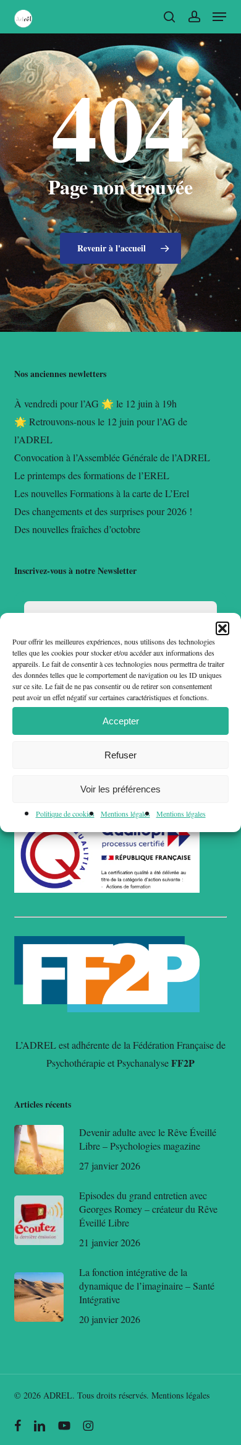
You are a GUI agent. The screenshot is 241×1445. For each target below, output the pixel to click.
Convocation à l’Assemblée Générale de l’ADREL (112, 457)
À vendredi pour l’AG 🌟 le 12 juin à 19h (95, 403)
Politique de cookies (65, 813)
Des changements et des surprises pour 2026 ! (103, 511)
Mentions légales (125, 813)
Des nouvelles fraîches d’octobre (77, 529)
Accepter (121, 721)
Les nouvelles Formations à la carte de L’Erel (101, 493)
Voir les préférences (120, 789)
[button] (222, 628)
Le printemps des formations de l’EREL (91, 475)
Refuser (120, 755)
